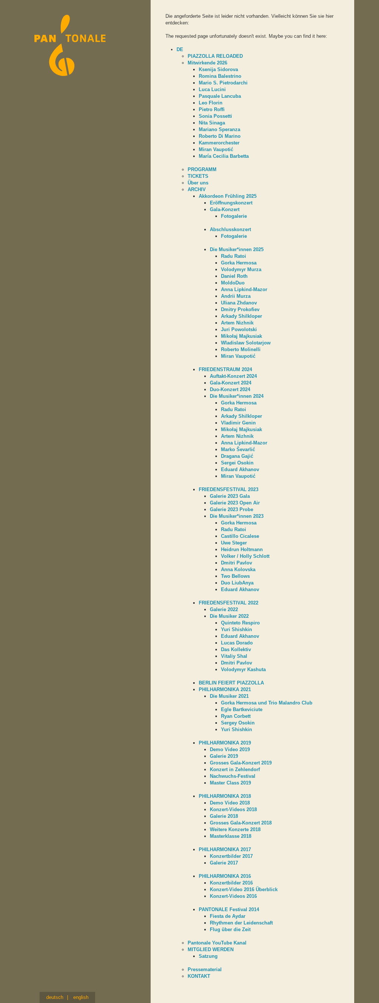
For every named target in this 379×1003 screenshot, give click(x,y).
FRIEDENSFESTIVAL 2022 (228, 603)
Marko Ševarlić (238, 449)
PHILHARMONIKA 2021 (225, 689)
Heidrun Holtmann (242, 549)
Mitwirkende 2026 (207, 63)
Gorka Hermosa (238, 263)
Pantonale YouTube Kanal (217, 943)
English (80, 997)
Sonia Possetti (215, 116)
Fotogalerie (234, 216)
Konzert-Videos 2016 (233, 896)
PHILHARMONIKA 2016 (225, 876)
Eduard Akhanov (240, 469)
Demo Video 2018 (230, 803)
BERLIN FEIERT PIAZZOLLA (231, 683)
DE (180, 49)
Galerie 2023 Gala (230, 496)
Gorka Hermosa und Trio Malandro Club (266, 703)
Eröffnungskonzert (231, 203)
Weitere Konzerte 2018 (235, 829)
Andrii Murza (236, 296)
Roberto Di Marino (220, 136)
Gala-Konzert (224, 209)
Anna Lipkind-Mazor (244, 289)
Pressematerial (205, 969)
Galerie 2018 (224, 816)
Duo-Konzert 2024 (230, 389)
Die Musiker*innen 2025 (237, 249)
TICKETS (198, 176)
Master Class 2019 (230, 783)
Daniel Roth (234, 276)
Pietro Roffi (212, 109)
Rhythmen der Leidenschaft (241, 923)
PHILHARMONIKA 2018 (225, 796)
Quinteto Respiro (240, 623)
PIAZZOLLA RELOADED (215, 56)
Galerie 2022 (224, 609)
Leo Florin (210, 103)
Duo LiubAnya (237, 583)
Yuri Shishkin (236, 629)
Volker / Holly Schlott (245, 556)
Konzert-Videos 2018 (233, 809)
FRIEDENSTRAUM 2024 (225, 369)
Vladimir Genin (238, 423)
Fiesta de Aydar (227, 916)
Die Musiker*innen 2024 (237, 396)
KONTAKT (199, 976)
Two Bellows (235, 576)
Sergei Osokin (237, 463)
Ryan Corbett (236, 716)
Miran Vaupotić (216, 149)
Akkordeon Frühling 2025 (227, 196)
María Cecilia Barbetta (224, 156)
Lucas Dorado (237, 643)
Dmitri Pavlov (236, 563)
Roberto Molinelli (241, 349)
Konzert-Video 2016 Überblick (244, 889)
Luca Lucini (212, 89)
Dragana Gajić (237, 456)
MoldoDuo (233, 283)
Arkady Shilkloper (241, 316)
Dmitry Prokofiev (240, 309)
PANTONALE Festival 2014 (229, 909)
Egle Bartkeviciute (241, 709)
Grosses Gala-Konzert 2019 (241, 763)
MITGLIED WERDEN (211, 949)
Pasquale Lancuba (220, 96)
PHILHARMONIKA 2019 (225, 743)
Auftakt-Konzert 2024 (233, 376)
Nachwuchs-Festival (232, 776)
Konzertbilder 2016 (231, 883)
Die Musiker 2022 (229, 616)
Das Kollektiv (236, 649)
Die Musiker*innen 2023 (237, 516)
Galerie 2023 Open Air (235, 503)
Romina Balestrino (220, 76)
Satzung (208, 956)
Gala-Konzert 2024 (230, 383)
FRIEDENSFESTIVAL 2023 (228, 489)
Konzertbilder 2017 (231, 856)
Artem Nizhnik (237, 323)
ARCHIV (197, 189)
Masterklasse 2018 (230, 836)
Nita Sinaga (212, 123)
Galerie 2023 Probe (231, 509)
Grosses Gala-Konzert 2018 (241, 823)
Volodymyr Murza (241, 269)
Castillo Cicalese (240, 536)
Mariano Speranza (219, 129)
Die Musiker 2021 (229, 696)
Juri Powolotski (239, 329)
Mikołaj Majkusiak (241, 336)
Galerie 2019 (224, 756)
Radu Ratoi (233, 256)
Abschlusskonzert (230, 229)
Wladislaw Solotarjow (246, 343)
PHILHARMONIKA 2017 (225, 849)
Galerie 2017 (224, 863)
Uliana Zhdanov (239, 303)
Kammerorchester (219, 143)
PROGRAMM (202, 169)
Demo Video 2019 (230, 749)
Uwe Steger (234, 543)
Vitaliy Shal (234, 656)
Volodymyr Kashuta (243, 669)
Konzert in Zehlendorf (235, 769)
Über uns (198, 183)
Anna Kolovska (238, 569)
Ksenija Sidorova (218, 69)
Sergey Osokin (238, 723)
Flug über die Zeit (230, 929)
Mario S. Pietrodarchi (223, 83)
